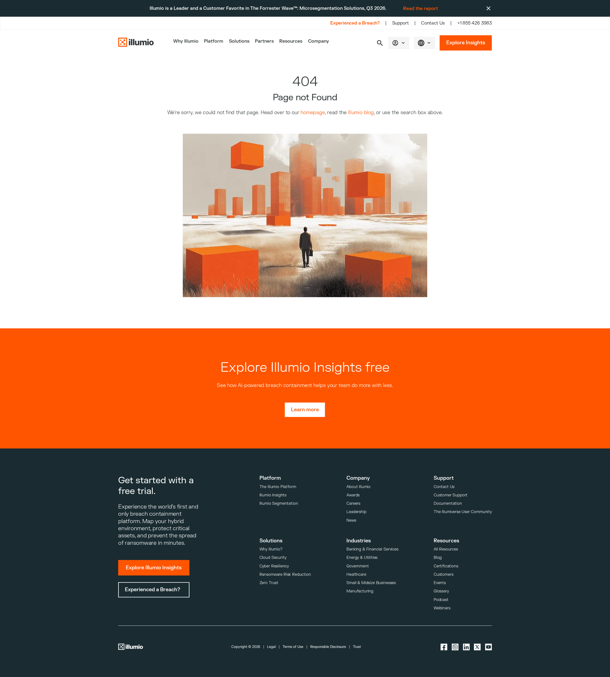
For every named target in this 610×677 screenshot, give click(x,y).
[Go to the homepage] (136, 42)
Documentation (448, 503)
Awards (353, 495)
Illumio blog (361, 112)
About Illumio (358, 486)
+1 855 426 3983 (474, 23)
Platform (213, 41)
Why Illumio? (270, 549)
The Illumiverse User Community (463, 511)
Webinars (442, 608)
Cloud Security (272, 557)
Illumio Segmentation (278, 503)
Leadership (356, 511)
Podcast (441, 599)
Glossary (441, 591)
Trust (357, 647)
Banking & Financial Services (372, 549)
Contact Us (433, 23)
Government (357, 566)
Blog (438, 557)
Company (318, 41)
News (351, 520)
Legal (271, 647)
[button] (380, 43)
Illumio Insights (272, 495)
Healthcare (356, 574)
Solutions (239, 41)
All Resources (446, 549)
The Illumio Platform (277, 486)
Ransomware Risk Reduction (285, 574)
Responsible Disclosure (328, 647)
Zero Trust (268, 582)
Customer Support (451, 495)
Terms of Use (293, 647)
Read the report (420, 8)
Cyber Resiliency (274, 566)
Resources (290, 41)
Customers (443, 574)
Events (440, 582)
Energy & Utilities (361, 557)
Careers (353, 503)
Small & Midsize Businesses (371, 582)
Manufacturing (359, 591)
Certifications (446, 566)
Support (400, 23)
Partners (264, 41)
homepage (312, 112)
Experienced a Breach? (355, 23)
